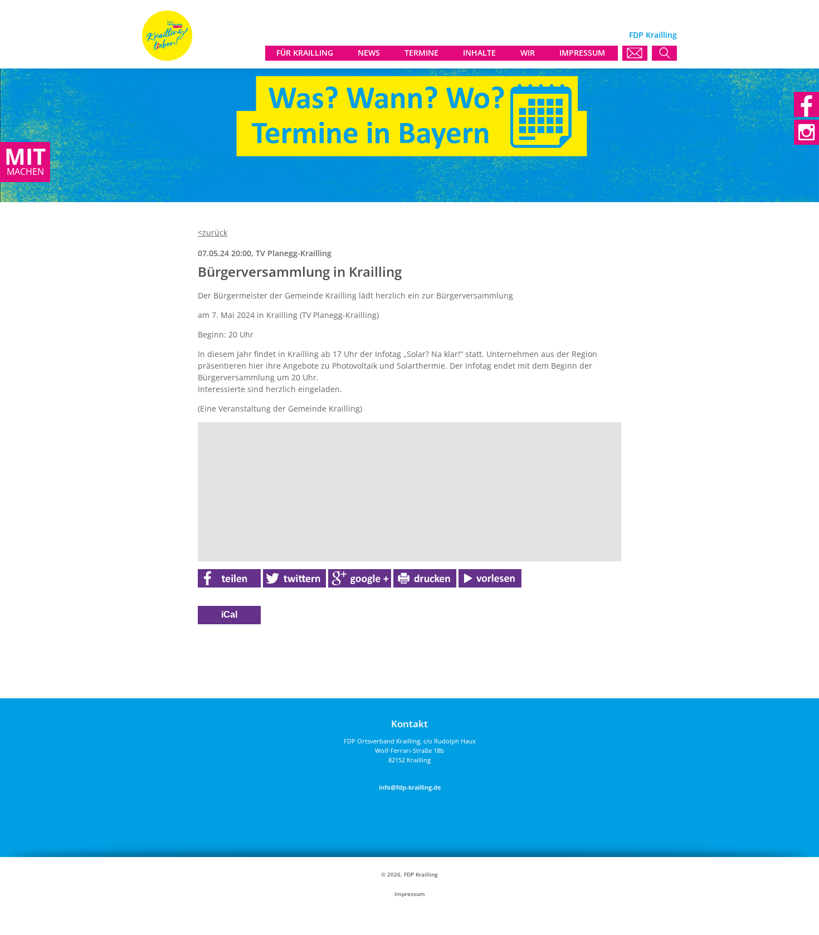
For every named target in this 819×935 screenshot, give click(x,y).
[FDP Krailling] (167, 57)
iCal (229, 614)
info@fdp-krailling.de (410, 787)
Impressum (409, 894)
